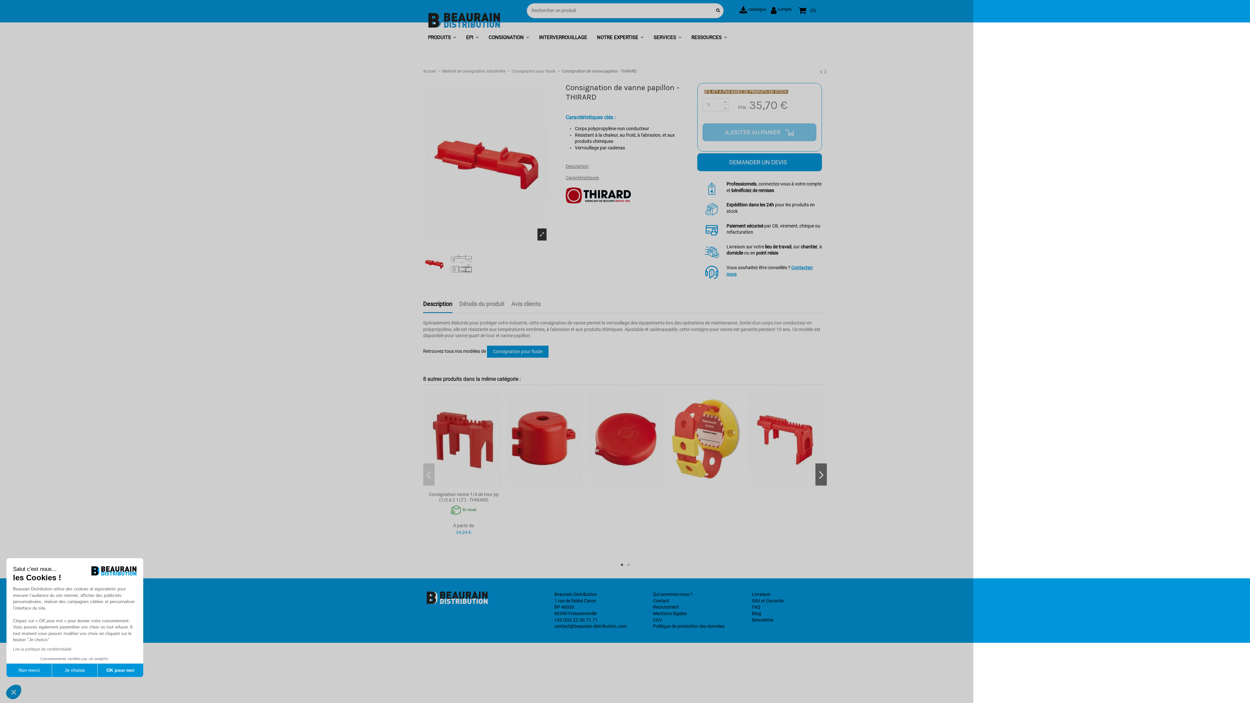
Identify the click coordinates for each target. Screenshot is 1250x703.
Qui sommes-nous (671, 594)
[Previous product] (822, 72)
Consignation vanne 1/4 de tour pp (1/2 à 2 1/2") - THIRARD (464, 497)
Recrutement (666, 607)
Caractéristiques (582, 177)
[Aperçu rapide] (463, 486)
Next (821, 474)
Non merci (29, 670)
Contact (661, 600)
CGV (657, 620)
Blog (756, 613)
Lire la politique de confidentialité (42, 649)
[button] (442, 38)
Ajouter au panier (753, 132)
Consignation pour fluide (518, 351)
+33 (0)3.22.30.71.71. (576, 620)
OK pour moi (120, 670)
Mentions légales (670, 613)
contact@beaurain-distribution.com (590, 626)
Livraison (761, 594)
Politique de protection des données (689, 626)
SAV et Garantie (768, 600)
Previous (429, 474)
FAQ (756, 607)
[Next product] (825, 72)
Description (577, 166)
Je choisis (75, 670)
